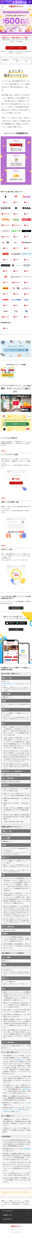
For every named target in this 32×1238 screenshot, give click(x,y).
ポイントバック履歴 (15, 1109)
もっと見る (16, 629)
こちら (14, 53)
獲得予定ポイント (20, 1059)
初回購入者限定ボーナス (9, 683)
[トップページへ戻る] (16, 6)
